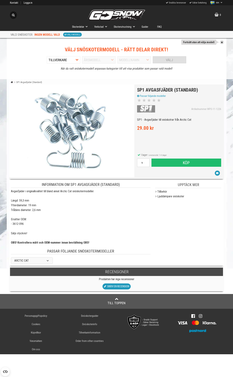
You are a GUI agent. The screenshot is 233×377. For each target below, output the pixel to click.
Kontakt (14, 2)
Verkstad (99, 26)
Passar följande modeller (152, 95)
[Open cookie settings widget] (5, 371)
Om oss (36, 349)
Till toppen (117, 303)
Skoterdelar (78, 26)
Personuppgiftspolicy (36, 315)
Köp (186, 162)
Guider (145, 26)
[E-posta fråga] (217, 173)
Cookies (36, 324)
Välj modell (73, 34)
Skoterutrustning (122, 26)
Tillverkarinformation (89, 332)
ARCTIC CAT (21, 260)
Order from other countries (90, 341)
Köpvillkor (36, 332)
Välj (169, 60)
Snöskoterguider (89, 315)
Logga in (28, 2)
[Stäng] (222, 42)
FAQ (159, 26)
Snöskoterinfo (89, 324)
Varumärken (36, 341)
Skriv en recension (117, 286)
